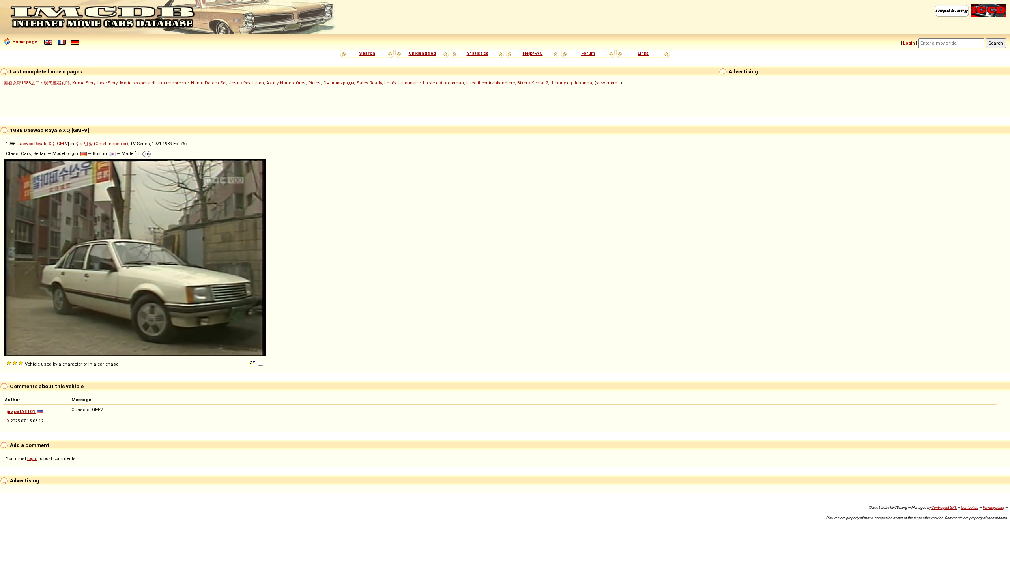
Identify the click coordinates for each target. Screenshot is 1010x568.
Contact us (969, 507)
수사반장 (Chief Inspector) (101, 143)
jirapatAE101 (21, 411)
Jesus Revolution (246, 83)
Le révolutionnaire (402, 83)
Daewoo (25, 143)
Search (367, 53)
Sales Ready (369, 83)
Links (643, 53)
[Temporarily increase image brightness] (252, 362)
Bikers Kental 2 (532, 83)
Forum (588, 53)
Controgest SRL (944, 507)
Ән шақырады (338, 83)
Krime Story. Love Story (95, 83)
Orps (301, 83)
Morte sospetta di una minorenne (154, 83)
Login (909, 43)
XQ (51, 143)
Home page (24, 42)
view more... (608, 83)
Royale (40, 143)
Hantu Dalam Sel (208, 83)
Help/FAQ (533, 53)
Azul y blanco (280, 83)
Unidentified (422, 53)
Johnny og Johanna (571, 83)
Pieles (314, 83)
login (32, 458)
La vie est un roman (443, 83)
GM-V (62, 143)
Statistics (477, 53)
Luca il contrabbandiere (490, 83)
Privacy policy (993, 507)
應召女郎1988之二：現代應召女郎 (37, 83)
